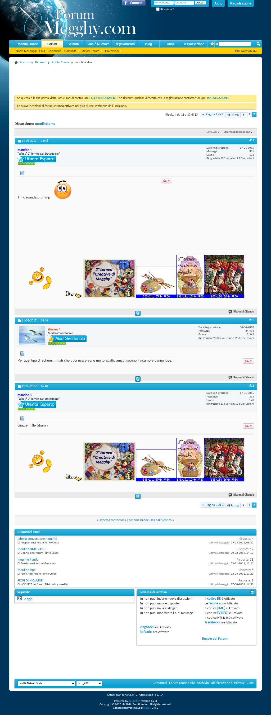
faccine (213, 603)
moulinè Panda (27, 559)
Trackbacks (212, 622)
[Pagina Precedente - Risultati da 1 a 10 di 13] (243, 114)
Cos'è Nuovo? (98, 44)
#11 (251, 140)
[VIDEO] (222, 613)
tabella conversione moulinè (37, 539)
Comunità (70, 51)
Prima (235, 115)
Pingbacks (146, 627)
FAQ (42, 51)
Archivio (203, 683)
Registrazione (240, 3)
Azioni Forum (90, 51)
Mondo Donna (28, 44)
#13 (251, 385)
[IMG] (221, 608)
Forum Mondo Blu (182, 683)
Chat (170, 44)
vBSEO (147, 708)
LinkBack (212, 132)
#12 (251, 320)
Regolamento (125, 44)
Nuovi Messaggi (26, 51)
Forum (52, 44)
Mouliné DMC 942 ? (31, 549)
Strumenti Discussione (237, 132)
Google (27, 599)
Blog (148, 44)
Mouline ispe (26, 570)
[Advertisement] (111, 78)
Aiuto (218, 3)
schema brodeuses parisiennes (150, 520)
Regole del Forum (215, 639)
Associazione (194, 44)
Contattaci (160, 683)
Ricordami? (167, 9)
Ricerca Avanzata (245, 50)
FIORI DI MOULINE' (30, 580)
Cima (250, 683)
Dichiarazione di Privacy (228, 683)
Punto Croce (60, 62)
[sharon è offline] (32, 335)
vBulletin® (135, 701)
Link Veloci (112, 51)
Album (74, 44)
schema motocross (113, 520)
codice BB (214, 598)
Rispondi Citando (243, 311)
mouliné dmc (45, 124)
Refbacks (146, 632)
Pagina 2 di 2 (215, 114)
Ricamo (40, 62)
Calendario (54, 51)
